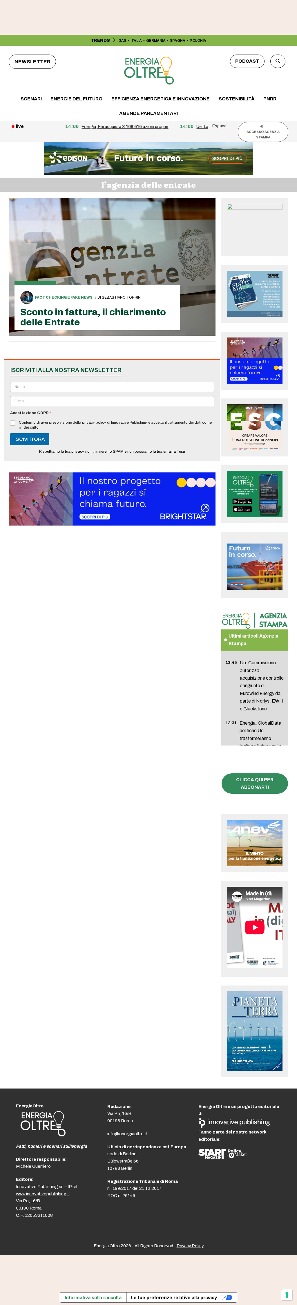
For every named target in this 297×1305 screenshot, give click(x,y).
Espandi (219, 126)
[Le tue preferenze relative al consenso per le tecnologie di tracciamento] (286, 1294)
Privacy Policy (190, 1245)
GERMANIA (156, 41)
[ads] (112, 523)
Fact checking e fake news (64, 297)
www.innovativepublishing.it (43, 1194)
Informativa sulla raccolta (93, 1297)
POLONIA (198, 41)
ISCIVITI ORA (30, 439)
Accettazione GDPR (30, 413)
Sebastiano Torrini (122, 297)
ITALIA (136, 41)
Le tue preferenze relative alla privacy (174, 1297)
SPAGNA (177, 41)
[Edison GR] (148, 173)
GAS (122, 41)
